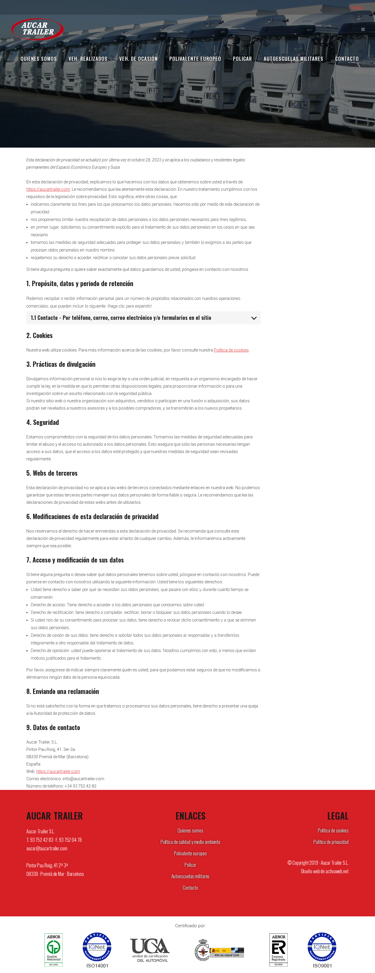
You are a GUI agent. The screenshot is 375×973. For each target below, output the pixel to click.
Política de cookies (231, 350)
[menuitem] (360, 7)
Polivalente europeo (190, 853)
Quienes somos (190, 830)
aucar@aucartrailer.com (46, 848)
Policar (190, 864)
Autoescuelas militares (190, 876)
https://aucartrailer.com (48, 189)
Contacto (190, 887)
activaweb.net (337, 871)
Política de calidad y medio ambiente (190, 842)
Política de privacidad (331, 842)
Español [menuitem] (357, 7)
